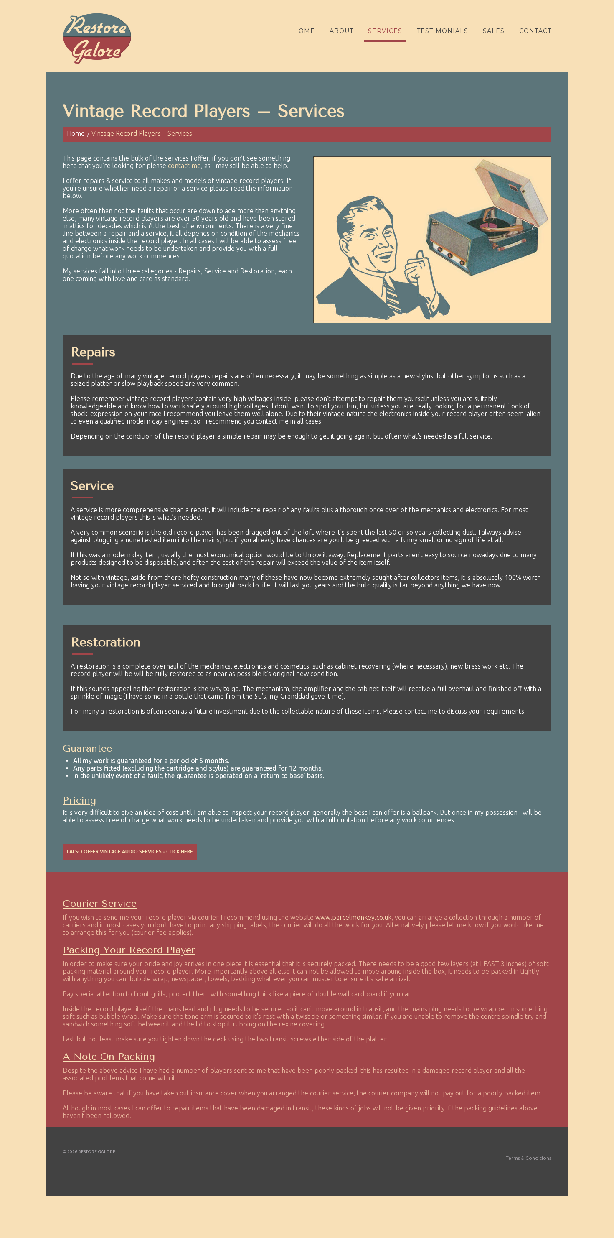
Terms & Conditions (528, 1158)
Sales (494, 31)
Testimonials (442, 31)
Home (304, 31)
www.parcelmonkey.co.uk (353, 917)
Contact (535, 31)
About (341, 31)
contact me (184, 165)
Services (385, 31)
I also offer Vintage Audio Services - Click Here (130, 851)
